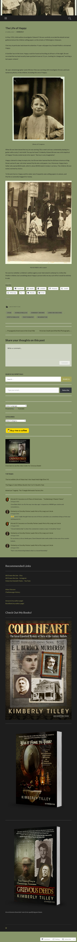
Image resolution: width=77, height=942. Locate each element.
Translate (21, 409)
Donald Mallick (21, 312)
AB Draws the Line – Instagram (15, 578)
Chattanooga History (12, 592)
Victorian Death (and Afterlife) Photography (55, 331)
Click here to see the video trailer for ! (23, 466)
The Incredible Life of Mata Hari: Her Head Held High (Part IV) (27, 479)
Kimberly (20, 32)
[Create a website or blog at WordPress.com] (6, 928)
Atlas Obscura (10, 589)
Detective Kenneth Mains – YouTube (17, 581)
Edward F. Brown (37, 312)
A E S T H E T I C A (15, 306)
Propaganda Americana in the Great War (20, 331)
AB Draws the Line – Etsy (13, 575)
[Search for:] (38, 379)
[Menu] (6, 18)
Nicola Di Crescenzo (18, 499)
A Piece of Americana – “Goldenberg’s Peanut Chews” (45, 499)
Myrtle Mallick (13, 317)
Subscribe (65, 390)
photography (28, 317)
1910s (9, 312)
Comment (64, 363)
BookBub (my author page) (14, 603)
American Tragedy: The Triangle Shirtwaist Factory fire (24, 490)
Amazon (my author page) (14, 601)
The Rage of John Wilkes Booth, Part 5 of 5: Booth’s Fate (24, 485)
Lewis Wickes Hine (55, 312)
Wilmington (42, 317)
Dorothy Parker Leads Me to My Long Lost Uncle (36, 511)
